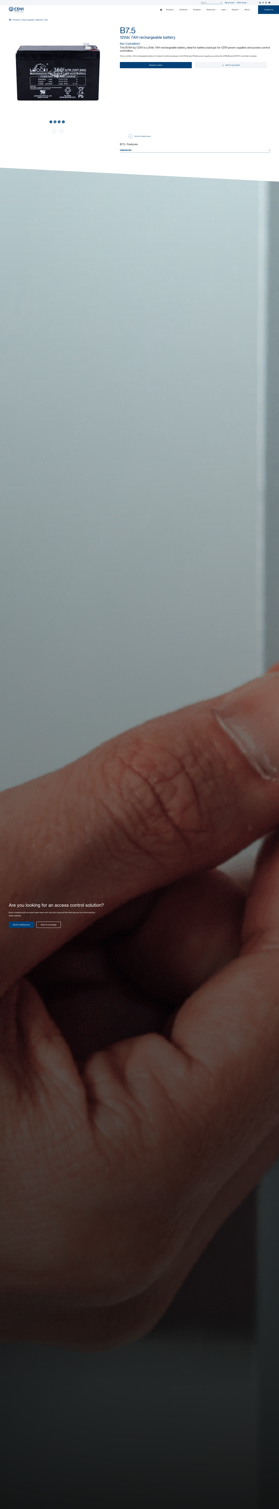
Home (161, 10)
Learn (223, 10)
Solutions (183, 10)
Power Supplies (28, 20)
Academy (197, 10)
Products (170, 10)
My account (229, 3)
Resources (211, 10)
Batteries (39, 20)
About (247, 10)
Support (235, 10)
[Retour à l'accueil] (16, 10)
